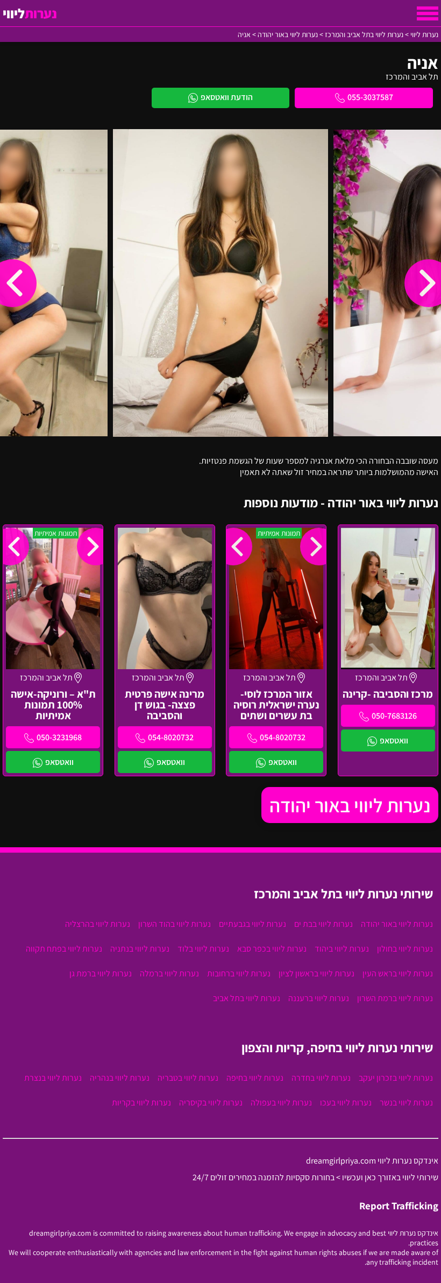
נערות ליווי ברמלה (169, 973)
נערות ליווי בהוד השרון (174, 924)
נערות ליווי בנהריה (120, 1077)
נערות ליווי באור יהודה (349, 805)
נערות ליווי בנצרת (53, 1077)
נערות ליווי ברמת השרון (395, 998)
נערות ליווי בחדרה (321, 1077)
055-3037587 (370, 97)
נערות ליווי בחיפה (254, 1077)
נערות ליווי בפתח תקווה (64, 948)
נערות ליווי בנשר (406, 1102)
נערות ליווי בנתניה (139, 948)
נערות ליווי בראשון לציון (316, 973)
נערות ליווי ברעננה (318, 998)
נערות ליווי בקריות (141, 1102)
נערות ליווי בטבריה (188, 1077)
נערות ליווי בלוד (203, 948)
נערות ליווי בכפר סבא (272, 948)
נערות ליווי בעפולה (281, 1102)
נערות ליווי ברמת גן (100, 973)
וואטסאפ (394, 740)
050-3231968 (59, 737)
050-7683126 (394, 715)
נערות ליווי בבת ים (323, 924)
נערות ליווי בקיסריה (211, 1102)
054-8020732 (282, 737)
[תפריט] (427, 13)
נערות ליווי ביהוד (342, 948)
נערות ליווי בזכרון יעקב (396, 1077)
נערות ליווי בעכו (346, 1102)
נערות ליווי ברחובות (239, 973)
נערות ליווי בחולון (405, 948)
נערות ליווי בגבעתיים (252, 924)
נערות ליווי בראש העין (397, 973)
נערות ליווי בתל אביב (246, 998)
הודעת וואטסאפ (227, 97)
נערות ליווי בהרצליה (97, 924)
